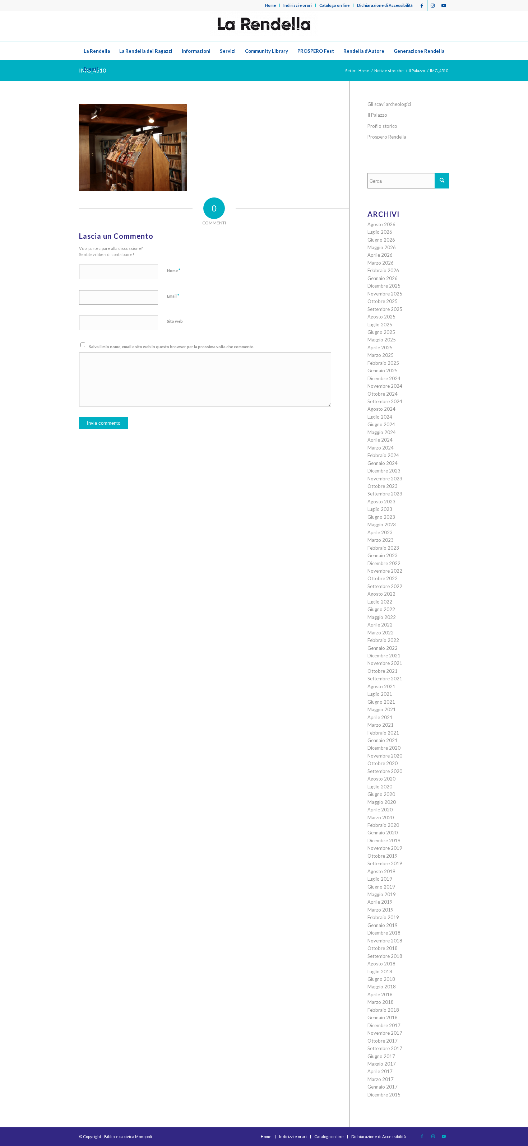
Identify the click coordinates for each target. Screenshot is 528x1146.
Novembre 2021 (384, 663)
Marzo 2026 (380, 263)
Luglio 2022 (379, 602)
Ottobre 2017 (382, 1041)
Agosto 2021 (381, 686)
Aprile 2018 (380, 994)
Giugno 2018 (381, 979)
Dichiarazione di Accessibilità (385, 5)
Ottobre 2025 (382, 301)
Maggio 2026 (381, 247)
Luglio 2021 (379, 694)
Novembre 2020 (384, 756)
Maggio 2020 (381, 802)
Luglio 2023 (379, 509)
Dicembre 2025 (383, 286)
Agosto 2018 (381, 963)
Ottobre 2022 (382, 578)
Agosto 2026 (381, 224)
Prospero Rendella (386, 137)
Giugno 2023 (381, 517)
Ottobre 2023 (382, 486)
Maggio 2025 (381, 340)
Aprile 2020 (380, 809)
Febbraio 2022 (383, 640)
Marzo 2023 (380, 540)
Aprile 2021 (380, 717)
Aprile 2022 (380, 625)
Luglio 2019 (379, 879)
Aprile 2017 (380, 1071)
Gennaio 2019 (382, 925)
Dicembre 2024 (383, 378)
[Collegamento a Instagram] (432, 5)
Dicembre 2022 (383, 563)
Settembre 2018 (384, 956)
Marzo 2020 (380, 817)
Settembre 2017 (384, 1048)
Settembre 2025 (384, 309)
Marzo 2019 (380, 910)
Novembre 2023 (384, 478)
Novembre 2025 (384, 294)
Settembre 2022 (384, 586)
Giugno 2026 (381, 240)
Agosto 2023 (381, 501)
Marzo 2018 (380, 1002)
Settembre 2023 (384, 494)
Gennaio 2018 (382, 1017)
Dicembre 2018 (383, 933)
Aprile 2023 (380, 532)
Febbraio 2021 (383, 733)
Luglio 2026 (379, 232)
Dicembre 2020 (383, 748)
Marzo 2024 (380, 448)
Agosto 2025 (381, 317)
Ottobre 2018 (382, 948)
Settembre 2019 (384, 863)
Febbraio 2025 (383, 363)
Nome (173, 270)
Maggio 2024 (381, 432)
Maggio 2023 (381, 524)
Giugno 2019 (381, 887)
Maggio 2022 (381, 617)
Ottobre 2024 (382, 394)
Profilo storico (382, 126)
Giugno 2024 (381, 424)
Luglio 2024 (379, 417)
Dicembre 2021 (383, 655)
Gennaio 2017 (382, 1087)
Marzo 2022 (380, 632)
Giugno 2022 (381, 609)
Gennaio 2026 (382, 278)
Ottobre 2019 (382, 856)
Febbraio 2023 (383, 548)
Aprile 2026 (380, 255)
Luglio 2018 (379, 971)
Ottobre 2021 (382, 671)
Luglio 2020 (379, 786)
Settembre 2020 (384, 771)
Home (270, 5)
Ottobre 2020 (382, 763)
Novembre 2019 (384, 848)
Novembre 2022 (384, 571)
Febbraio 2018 (383, 1010)
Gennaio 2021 (382, 740)
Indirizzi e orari (297, 5)
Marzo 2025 (380, 355)
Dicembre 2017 (383, 1025)
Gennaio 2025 (382, 370)
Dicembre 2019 (383, 840)
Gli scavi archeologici (389, 104)
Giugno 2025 (381, 332)
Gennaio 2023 (382, 555)
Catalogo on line (334, 5)
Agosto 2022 (381, 594)
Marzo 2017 (380, 1079)
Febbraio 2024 (383, 455)
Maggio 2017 (381, 1064)
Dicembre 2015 (383, 1095)
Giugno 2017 (381, 1056)
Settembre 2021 (384, 678)
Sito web (175, 321)
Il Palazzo (377, 115)
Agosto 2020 (381, 779)
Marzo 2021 (380, 725)
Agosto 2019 (381, 871)
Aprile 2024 (380, 440)
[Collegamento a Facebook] (422, 5)
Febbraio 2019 (383, 917)
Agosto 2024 (381, 409)
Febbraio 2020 (383, 825)
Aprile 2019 (380, 902)
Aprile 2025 (380, 347)
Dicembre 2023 (383, 471)
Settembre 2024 (384, 401)
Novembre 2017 (384, 1033)
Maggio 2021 (381, 709)
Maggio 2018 (381, 986)
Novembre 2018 (384, 941)
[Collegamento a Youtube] (443, 5)
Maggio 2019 (381, 894)
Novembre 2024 (384, 386)
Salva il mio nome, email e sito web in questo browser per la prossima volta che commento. (171, 346)
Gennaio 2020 (382, 832)
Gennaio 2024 (382, 463)
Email (173, 296)
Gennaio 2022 (382, 648)
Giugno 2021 (381, 702)
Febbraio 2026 (383, 270)
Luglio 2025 (379, 324)
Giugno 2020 (381, 794)
